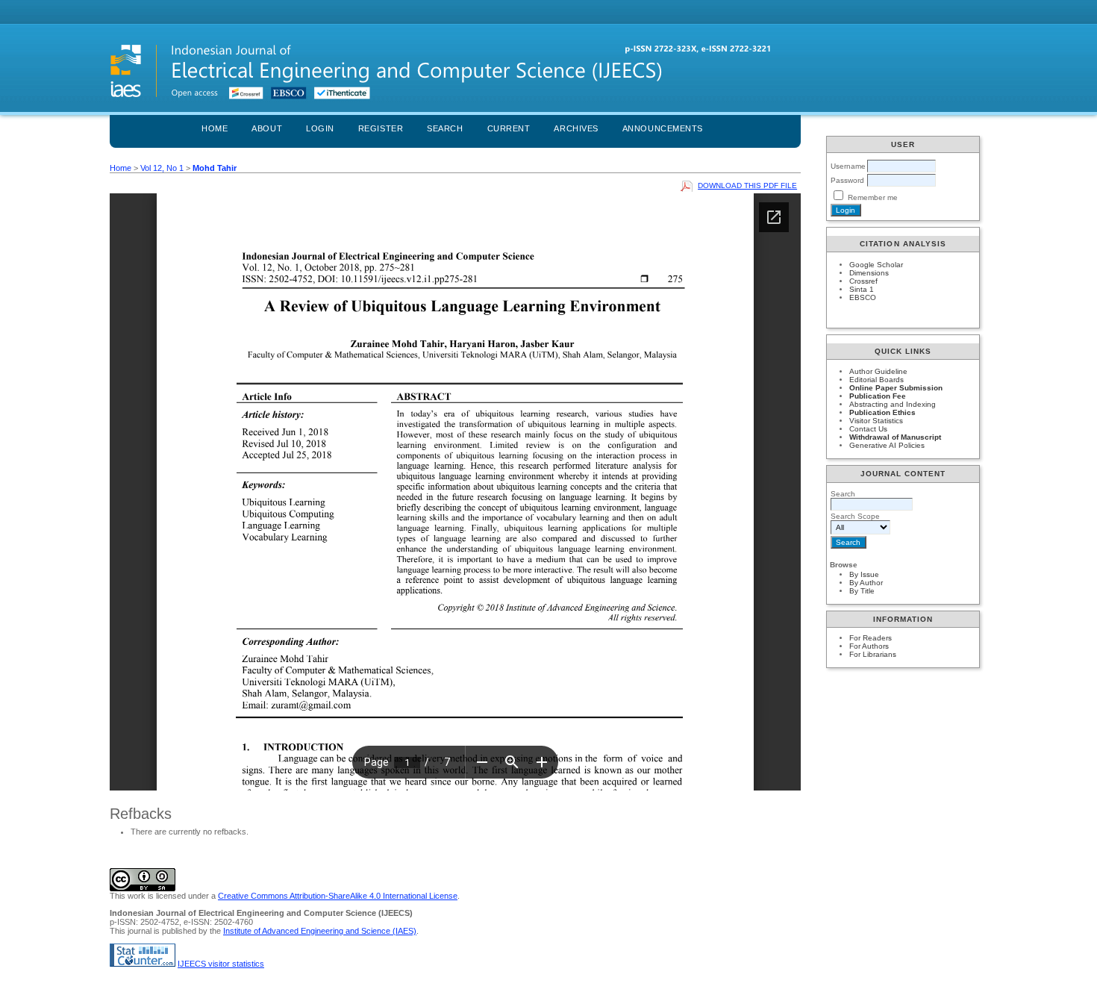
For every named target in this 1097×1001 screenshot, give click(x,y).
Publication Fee (877, 396)
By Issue (864, 574)
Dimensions (869, 273)
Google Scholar (876, 265)
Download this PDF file (747, 185)
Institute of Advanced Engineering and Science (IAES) (319, 930)
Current (509, 128)
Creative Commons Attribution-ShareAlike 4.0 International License (337, 895)
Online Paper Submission (896, 388)
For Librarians (872, 654)
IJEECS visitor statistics (221, 963)
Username (848, 166)
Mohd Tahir (215, 167)
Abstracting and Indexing (892, 404)
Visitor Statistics (876, 421)
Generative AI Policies (887, 445)
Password (847, 180)
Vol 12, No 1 (162, 167)
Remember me (873, 197)
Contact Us (868, 429)
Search (445, 128)
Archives (576, 128)
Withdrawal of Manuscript (895, 437)
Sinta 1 (861, 289)
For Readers (870, 638)
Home (214, 128)
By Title (862, 591)
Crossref (863, 281)
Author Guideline (878, 371)
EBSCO (862, 297)
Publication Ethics (882, 412)
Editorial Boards (876, 379)
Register (380, 128)
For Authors (869, 646)
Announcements (662, 128)
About (266, 128)
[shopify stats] (142, 963)
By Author (866, 583)
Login (320, 128)
